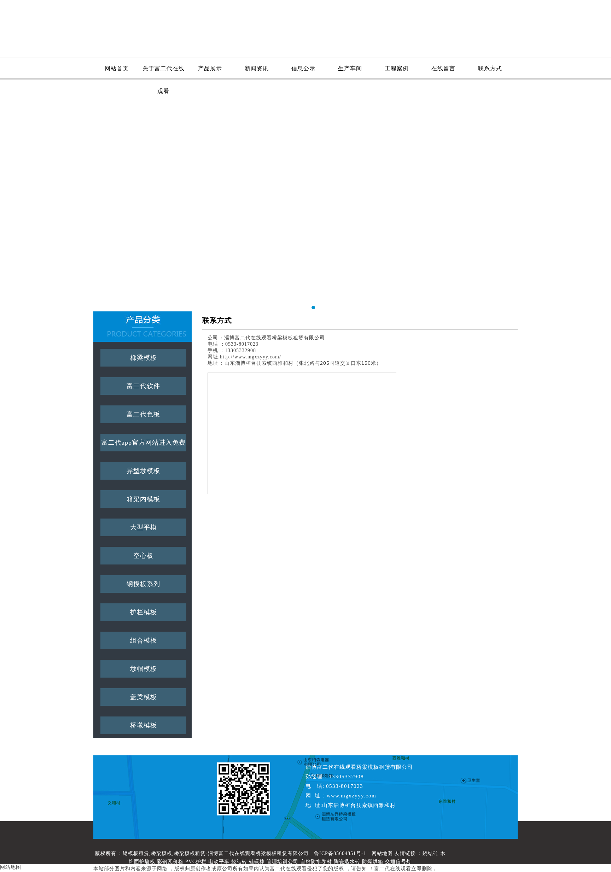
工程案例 (397, 68)
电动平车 (218, 861)
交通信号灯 (398, 861)
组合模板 (143, 640)
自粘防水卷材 (316, 861)
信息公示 (303, 68)
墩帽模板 (143, 668)
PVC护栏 (195, 861)
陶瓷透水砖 (347, 861)
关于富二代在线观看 (163, 72)
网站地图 (382, 853)
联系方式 (490, 68)
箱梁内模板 (143, 499)
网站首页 (117, 68)
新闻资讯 (257, 68)
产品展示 (210, 68)
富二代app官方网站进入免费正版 (143, 445)
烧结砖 (430, 853)
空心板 (143, 555)
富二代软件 (143, 386)
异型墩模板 (143, 470)
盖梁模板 (143, 697)
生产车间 (350, 68)
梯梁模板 (143, 357)
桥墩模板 (143, 725)
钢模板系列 (143, 583)
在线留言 (443, 68)
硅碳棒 (257, 861)
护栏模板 (143, 612)
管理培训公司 (282, 861)
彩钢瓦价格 (170, 861)
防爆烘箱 (372, 861)
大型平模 (143, 527)
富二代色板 (143, 414)
